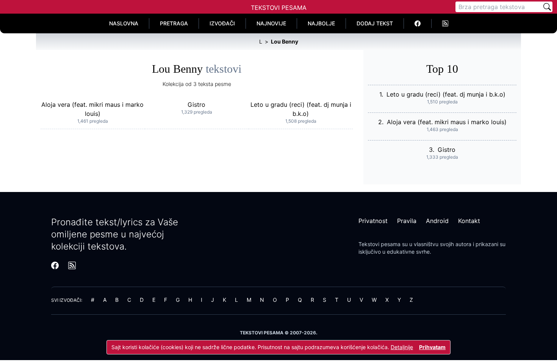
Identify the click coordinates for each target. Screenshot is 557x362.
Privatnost (373, 221)
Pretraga (174, 23)
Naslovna (123, 23)
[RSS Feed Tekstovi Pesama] (445, 23)
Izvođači (222, 23)
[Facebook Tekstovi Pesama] (418, 23)
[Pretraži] (547, 7)
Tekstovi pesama (379, 244)
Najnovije (271, 23)
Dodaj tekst (375, 23)
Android (437, 221)
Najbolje (321, 23)
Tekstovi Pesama (279, 7)
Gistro (196, 104)
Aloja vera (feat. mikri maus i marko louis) (447, 122)
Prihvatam (432, 347)
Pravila (406, 221)
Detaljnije (402, 347)
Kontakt (469, 221)
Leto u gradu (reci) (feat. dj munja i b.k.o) (445, 94)
